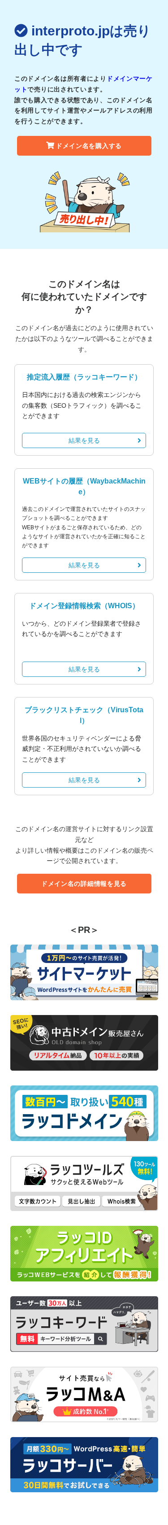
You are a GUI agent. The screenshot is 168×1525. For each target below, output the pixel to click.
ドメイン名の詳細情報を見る (84, 883)
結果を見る (84, 440)
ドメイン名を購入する (89, 145)
